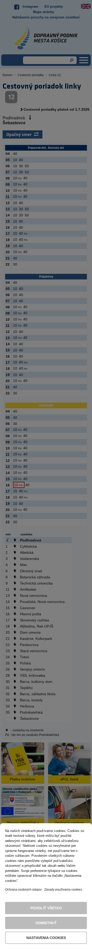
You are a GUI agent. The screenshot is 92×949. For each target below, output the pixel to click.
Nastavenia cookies (46, 938)
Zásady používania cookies (63, 889)
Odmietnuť (46, 923)
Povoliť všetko (46, 908)
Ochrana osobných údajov (23, 889)
